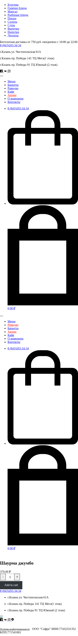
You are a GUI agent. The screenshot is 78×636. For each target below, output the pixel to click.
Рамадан (13, 88)
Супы (11, 25)
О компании (15, 98)
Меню (12, 81)
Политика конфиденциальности (15, 629)
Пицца (12, 18)
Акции (12, 95)
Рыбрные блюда (18, 15)
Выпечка (13, 28)
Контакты (14, 102)
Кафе (11, 91)
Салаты (12, 21)
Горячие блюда (17, 8)
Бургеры (13, 4)
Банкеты (13, 84)
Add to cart (11, 585)
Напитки (13, 32)
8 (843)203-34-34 (10, 45)
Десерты (13, 35)
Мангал (12, 11)
